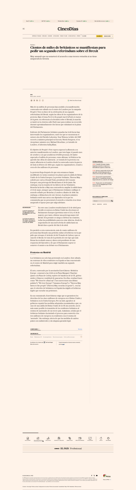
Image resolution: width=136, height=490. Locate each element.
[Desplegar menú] (24, 28)
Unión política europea (69, 337)
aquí (63, 344)
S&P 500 (44, 21)
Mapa (66, 486)
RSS (68, 486)
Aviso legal (29, 486)
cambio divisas (70, 440)
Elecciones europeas (57, 337)
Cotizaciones (56, 36)
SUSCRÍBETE (99, 36)
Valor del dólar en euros (100, 21)
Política (32, 45)
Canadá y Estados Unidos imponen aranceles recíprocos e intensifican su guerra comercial (101, 166)
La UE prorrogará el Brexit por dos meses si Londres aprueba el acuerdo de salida (29, 220)
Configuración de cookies (44, 486)
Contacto (24, 486)
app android (108, 440)
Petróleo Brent (61, 21)
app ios (101, 440)
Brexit (31, 337)
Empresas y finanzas (36, 36)
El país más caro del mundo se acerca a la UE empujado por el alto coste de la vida (102, 184)
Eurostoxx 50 (79, 21)
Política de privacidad (53, 486)
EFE (31, 94)
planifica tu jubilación (59, 440)
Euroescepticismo (47, 337)
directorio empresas (80, 440)
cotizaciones (90, 440)
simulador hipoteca (38, 440)
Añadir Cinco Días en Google (75, 100)
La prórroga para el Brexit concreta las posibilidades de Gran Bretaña (29, 212)
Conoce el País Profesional (68, 448)
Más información (34, 344)
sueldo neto (48, 440)
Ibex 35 (27, 21)
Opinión (78, 36)
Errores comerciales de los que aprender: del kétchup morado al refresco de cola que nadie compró (103, 172)
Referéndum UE (38, 337)
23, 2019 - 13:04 (35, 96)
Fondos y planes (63, 36)
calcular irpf (27, 440)
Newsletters (72, 486)
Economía (50, 36)
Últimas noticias (72, 36)
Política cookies (35, 486)
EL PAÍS (83, 35)
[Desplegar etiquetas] (81, 337)
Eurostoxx (99, 204)
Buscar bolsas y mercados (100, 196)
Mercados (44, 36)
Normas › (80, 329)
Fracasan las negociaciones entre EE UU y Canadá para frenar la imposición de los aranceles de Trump (103, 178)
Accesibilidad (61, 486)
